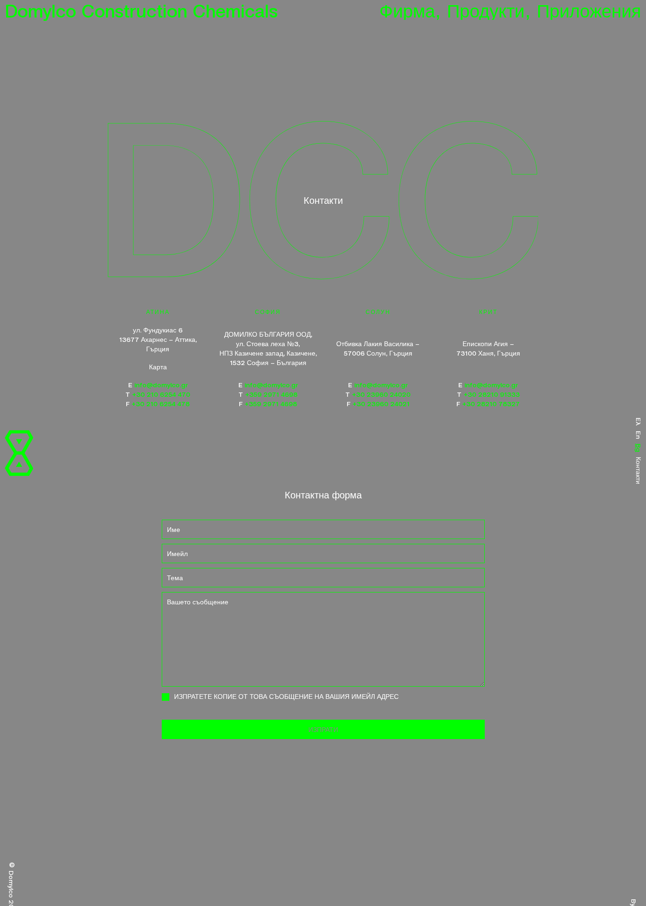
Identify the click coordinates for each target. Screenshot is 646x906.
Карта (158, 366)
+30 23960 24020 (381, 394)
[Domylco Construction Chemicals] (19, 453)
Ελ (639, 422)
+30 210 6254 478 (160, 403)
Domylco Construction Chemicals (141, 10)
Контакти (639, 470)
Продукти (488, 10)
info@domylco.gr (161, 384)
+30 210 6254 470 (161, 394)
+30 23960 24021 (381, 403)
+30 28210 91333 (491, 394)
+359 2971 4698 (271, 394)
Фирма (409, 10)
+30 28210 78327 (491, 403)
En (639, 435)
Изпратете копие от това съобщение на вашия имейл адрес (286, 696)
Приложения (589, 10)
